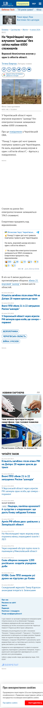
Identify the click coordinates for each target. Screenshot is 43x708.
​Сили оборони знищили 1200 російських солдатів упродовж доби (19, 563)
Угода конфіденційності (12, 613)
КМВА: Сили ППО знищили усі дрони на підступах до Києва (18, 577)
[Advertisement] (21, 183)
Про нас (5, 599)
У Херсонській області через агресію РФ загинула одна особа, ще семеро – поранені (21, 319)
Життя (25, 29)
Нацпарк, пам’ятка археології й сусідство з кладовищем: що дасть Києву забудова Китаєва (21, 509)
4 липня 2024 (35, 30)
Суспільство (15, 29)
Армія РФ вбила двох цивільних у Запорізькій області (21, 523)
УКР (34, 3)
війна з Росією (11, 341)
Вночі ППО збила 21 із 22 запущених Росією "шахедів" (21, 307)
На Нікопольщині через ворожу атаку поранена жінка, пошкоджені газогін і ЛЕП (20, 536)
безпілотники (10, 331)
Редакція (5, 608)
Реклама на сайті (9, 602)
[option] (21, 20)
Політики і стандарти (10, 611)
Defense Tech (8, 9)
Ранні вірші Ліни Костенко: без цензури (28, 18)
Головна (5, 29)
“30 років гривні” (25, 9)
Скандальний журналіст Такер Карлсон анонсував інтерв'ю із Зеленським (21, 589)
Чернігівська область (14, 336)
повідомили (16, 131)
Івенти (4, 605)
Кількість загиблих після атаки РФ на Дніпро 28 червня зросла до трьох (21, 297)
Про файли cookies (10, 703)
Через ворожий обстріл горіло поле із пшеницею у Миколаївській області (21, 550)
